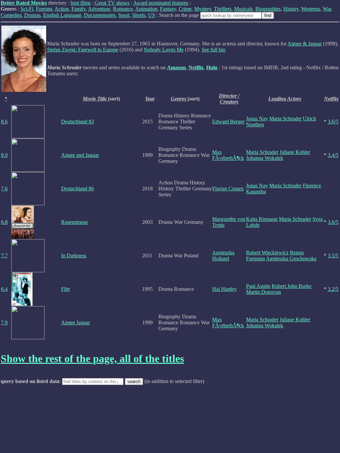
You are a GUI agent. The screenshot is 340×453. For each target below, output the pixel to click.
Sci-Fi (27, 9)
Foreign (44, 9)
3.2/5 (333, 289)
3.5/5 (333, 255)
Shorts (138, 15)
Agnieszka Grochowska (291, 258)
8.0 (4, 155)
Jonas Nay (257, 118)
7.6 (4, 188)
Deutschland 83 (77, 121)
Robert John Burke (291, 286)
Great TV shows (112, 3)
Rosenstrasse (74, 222)
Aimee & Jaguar (305, 43)
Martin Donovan (263, 292)
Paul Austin (258, 286)
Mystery (202, 9)
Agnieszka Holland (223, 255)
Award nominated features (160, 3)
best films (81, 3)
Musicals (243, 9)
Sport (123, 15)
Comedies (11, 15)
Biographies (268, 9)
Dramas (32, 15)
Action (61, 9)
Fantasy (168, 9)
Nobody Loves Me (164, 49)
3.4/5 (333, 155)
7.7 (4, 255)
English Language (62, 15)
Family (78, 9)
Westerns (310, 9)
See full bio (213, 49)
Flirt (65, 289)
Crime (185, 9)
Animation (146, 9)
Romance (123, 9)
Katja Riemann (262, 219)
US (151, 15)
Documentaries (100, 15)
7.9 (4, 322)
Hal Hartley (224, 289)
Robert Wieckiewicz (267, 252)
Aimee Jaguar (75, 322)
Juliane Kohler (295, 152)
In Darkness (73, 255)
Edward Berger (228, 121)
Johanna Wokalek (264, 158)
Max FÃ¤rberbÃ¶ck (228, 155)
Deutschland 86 (77, 188)
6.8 (4, 222)
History (290, 9)
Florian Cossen (228, 188)
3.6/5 (333, 121)
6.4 (4, 289)
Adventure (99, 9)
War (327, 9)
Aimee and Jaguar (80, 155)
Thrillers (222, 9)
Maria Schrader (285, 118)
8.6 (4, 121)
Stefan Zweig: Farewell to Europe (82, 49)
